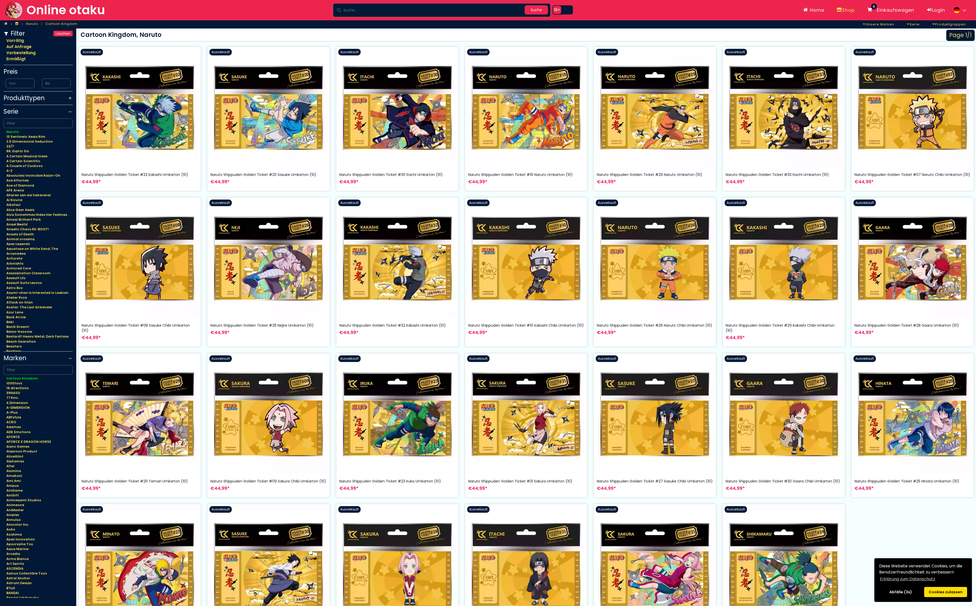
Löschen (63, 33)
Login (938, 10)
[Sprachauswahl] (960, 10)
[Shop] (17, 23)
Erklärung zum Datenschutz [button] (907, 579)
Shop (848, 10)
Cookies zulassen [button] (946, 592)
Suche (536, 9)
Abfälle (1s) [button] (900, 592)
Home (816, 10)
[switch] (563, 9)
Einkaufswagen (893, 9)
